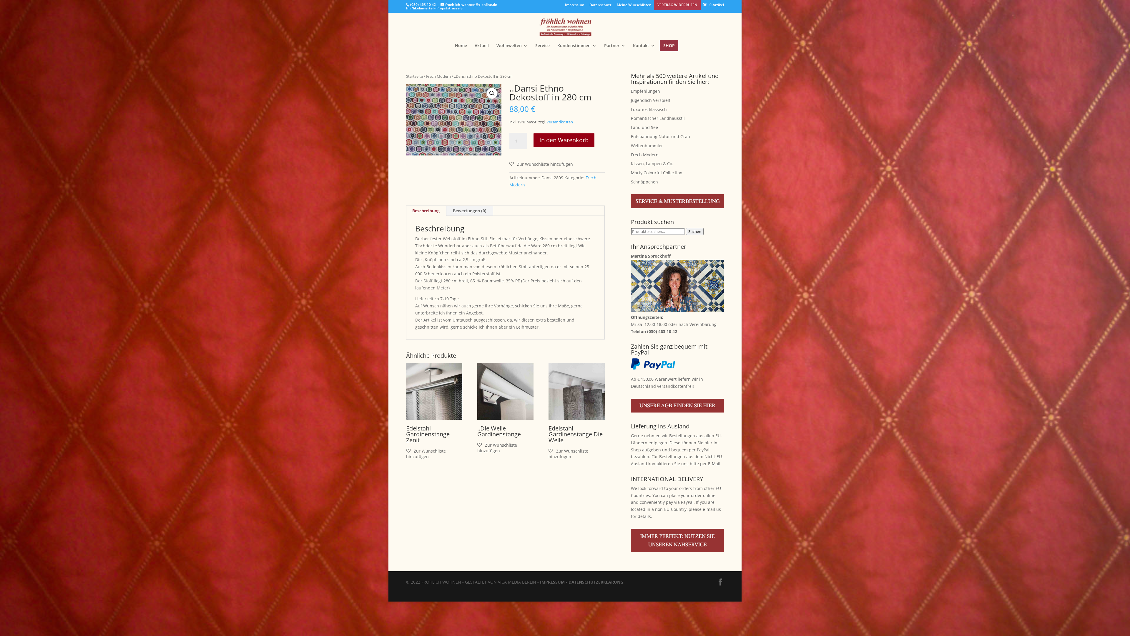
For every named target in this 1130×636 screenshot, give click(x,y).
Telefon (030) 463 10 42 (654, 331)
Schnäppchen (644, 182)
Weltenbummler (647, 145)
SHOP (669, 45)
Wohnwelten (509, 46)
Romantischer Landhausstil (658, 118)
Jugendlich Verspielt (650, 100)
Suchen (694, 231)
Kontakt (641, 46)
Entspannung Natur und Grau (660, 136)
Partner (611, 46)
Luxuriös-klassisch (649, 109)
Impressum (574, 5)
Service (542, 46)
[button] (492, 93)
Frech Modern (438, 76)
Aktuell (482, 46)
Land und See (644, 127)
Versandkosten (559, 122)
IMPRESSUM (552, 582)
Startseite (414, 76)
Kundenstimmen (574, 46)
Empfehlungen (645, 91)
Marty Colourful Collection (656, 172)
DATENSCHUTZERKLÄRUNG (596, 582)
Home (461, 46)
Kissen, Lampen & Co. (652, 163)
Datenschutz (600, 5)
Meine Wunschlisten (634, 5)
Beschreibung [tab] (426, 210)
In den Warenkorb (564, 140)
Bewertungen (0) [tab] (469, 210)
